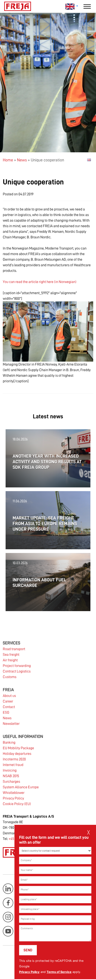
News (22, 160)
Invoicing (10, 770)
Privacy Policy (29, 972)
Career (8, 701)
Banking (9, 742)
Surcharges (11, 781)
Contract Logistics (17, 671)
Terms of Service (59, 972)
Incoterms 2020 (14, 759)
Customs (9, 677)
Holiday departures (17, 754)
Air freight (10, 660)
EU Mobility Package (18, 748)
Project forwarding (17, 666)
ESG (6, 712)
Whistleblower (13, 793)
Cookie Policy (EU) (17, 804)
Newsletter (11, 724)
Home (8, 160)
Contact (9, 707)
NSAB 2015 (11, 776)
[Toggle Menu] (87, 6)
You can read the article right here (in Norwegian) (39, 282)
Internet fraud (13, 765)
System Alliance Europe (21, 787)
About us (9, 696)
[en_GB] (89, 160)
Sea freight (11, 654)
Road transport (14, 649)
